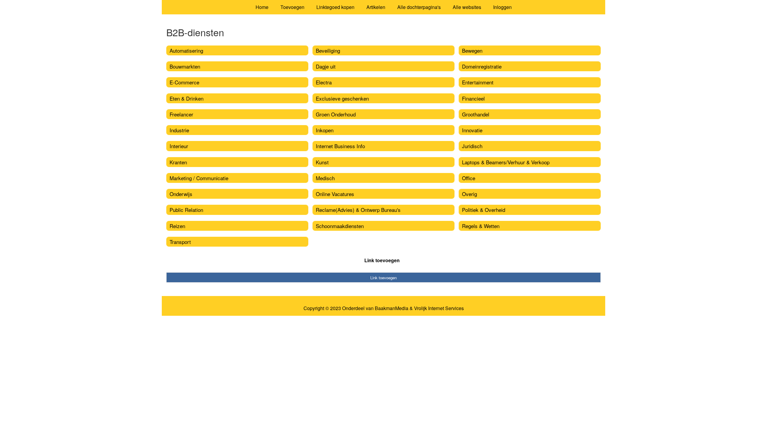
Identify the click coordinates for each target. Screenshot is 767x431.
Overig (469, 194)
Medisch (325, 178)
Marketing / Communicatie (199, 178)
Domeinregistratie (482, 66)
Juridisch (472, 146)
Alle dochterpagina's (419, 7)
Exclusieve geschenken (342, 98)
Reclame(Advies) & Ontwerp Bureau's (358, 209)
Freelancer (181, 114)
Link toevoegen (382, 260)
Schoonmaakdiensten (340, 226)
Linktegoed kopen (335, 7)
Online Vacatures (335, 194)
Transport (180, 241)
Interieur (179, 146)
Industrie (179, 130)
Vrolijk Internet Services (439, 308)
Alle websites (467, 7)
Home (262, 7)
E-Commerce (184, 82)
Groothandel (475, 114)
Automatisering (186, 50)
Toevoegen (292, 7)
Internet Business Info (340, 146)
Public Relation (186, 209)
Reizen (177, 226)
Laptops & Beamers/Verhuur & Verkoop (505, 162)
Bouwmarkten (185, 66)
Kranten (178, 162)
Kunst (322, 162)
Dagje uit (326, 66)
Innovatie (472, 130)
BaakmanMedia (391, 308)
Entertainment (477, 82)
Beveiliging (328, 50)
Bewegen (472, 50)
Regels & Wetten (480, 226)
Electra (324, 82)
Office (468, 178)
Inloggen (502, 7)
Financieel (473, 98)
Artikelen (375, 7)
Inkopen (324, 130)
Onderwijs (181, 194)
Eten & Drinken (186, 98)
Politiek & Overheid (483, 209)
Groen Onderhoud (336, 114)
